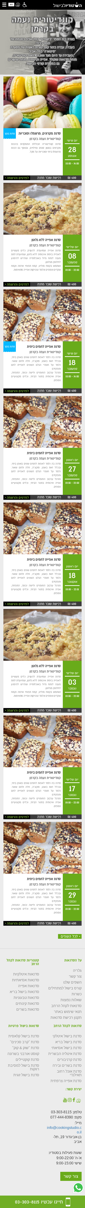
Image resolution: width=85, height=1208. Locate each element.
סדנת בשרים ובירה (67, 1065)
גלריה (77, 970)
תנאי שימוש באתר (68, 1012)
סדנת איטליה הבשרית (65, 1054)
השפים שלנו (72, 982)
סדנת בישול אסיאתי (66, 1048)
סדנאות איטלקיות (26, 974)
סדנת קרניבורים (69, 1060)
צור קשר (75, 976)
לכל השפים (69, 936)
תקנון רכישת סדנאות (66, 1017)
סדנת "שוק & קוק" (25, 1048)
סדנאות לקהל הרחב (66, 1006)
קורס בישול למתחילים (65, 988)
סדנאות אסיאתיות (25, 980)
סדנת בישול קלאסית (23, 1036)
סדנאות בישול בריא (24, 992)
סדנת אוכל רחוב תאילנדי (69, 1073)
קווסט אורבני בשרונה (23, 1054)
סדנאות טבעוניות (26, 998)
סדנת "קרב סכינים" (24, 1042)
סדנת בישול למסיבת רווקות (23, 1067)
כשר (11, 4)
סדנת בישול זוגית (26, 1075)
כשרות (77, 994)
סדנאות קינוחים (27, 1003)
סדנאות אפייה (28, 986)
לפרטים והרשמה (18, 178)
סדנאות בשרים (27, 1009)
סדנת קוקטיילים (27, 1060)
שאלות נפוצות (71, 1000)
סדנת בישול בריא (68, 1042)
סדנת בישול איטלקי (67, 1036)
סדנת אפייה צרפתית (66, 1081)
